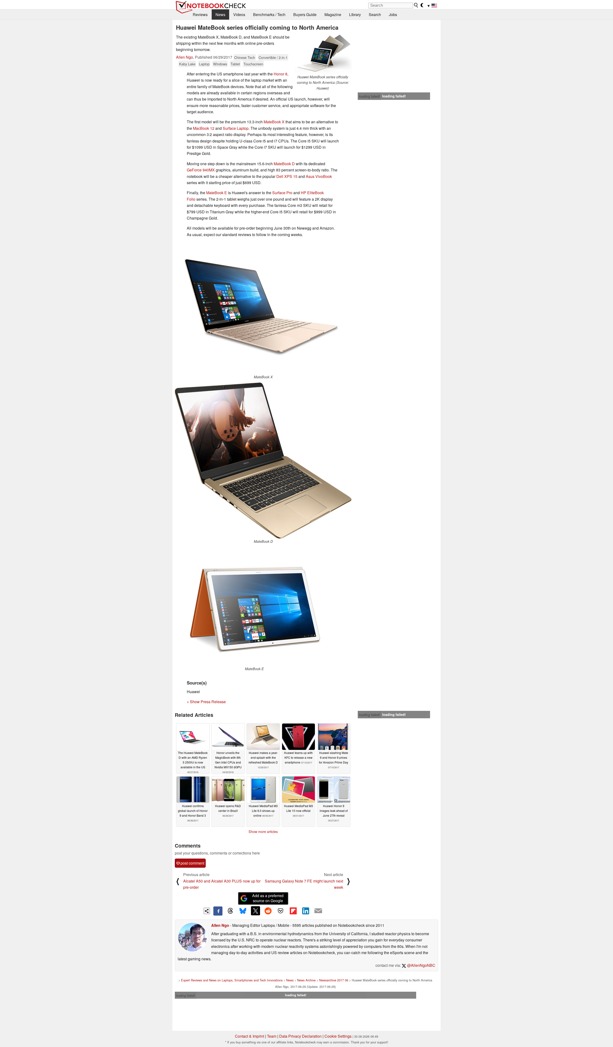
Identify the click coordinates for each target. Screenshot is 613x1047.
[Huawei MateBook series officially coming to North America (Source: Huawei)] (323, 54)
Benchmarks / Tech (269, 14)
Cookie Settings (338, 1036)
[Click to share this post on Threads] (230, 911)
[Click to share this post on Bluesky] (242, 911)
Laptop (204, 63)
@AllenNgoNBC (420, 965)
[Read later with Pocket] (280, 910)
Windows (220, 63)
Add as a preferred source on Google (268, 898)
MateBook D (284, 163)
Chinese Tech (244, 57)
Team (271, 1036)
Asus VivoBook (319, 176)
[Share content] (207, 911)
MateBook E (216, 192)
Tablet (235, 63)
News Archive (306, 980)
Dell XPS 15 (286, 176)
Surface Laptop (236, 128)
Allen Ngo (184, 57)
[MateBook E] (254, 606)
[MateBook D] (263, 460)
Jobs (393, 14)
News (220, 14)
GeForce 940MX (201, 170)
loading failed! (369, 96)
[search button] (416, 5)
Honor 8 (280, 74)
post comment (192, 863)
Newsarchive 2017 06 (333, 980)
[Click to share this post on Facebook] (217, 911)
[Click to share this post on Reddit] (267, 910)
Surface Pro (282, 192)
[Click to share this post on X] (255, 910)
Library (355, 14)
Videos (239, 14)
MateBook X (274, 122)
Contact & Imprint (249, 1036)
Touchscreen (253, 63)
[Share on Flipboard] (293, 910)
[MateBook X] (263, 308)
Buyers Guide (305, 14)
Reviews (200, 14)
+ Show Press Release (206, 701)
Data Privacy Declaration (300, 1036)
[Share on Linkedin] (305, 910)
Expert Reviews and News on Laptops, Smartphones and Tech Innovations (232, 980)
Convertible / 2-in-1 (273, 57)
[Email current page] (318, 911)
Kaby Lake (187, 63)
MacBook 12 (203, 128)
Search (375, 14)
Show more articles (263, 831)
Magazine (332, 14)
